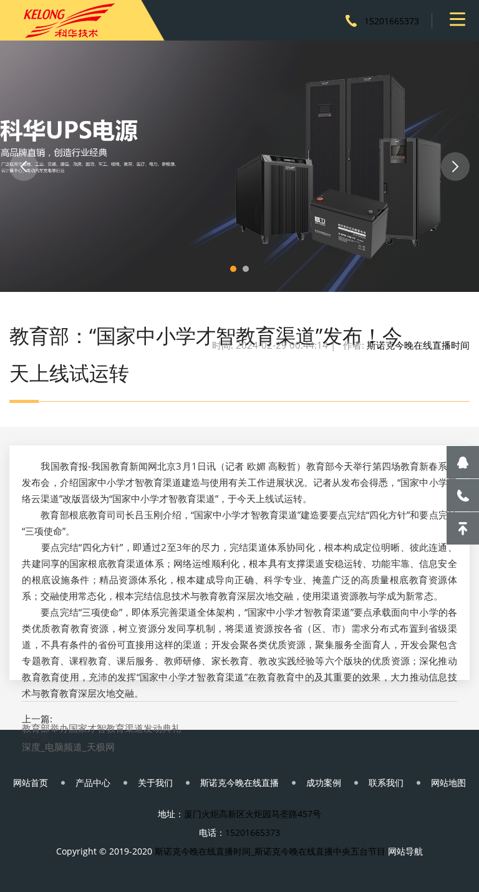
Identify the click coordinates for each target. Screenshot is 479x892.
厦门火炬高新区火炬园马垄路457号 (252, 814)
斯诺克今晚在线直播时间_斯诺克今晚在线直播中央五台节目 (270, 851)
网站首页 (30, 782)
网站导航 (405, 851)
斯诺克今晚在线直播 (239, 782)
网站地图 (448, 782)
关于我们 (155, 782)
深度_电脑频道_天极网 (68, 747)
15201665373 (391, 21)
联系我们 (386, 782)
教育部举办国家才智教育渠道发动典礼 (101, 728)
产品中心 (92, 782)
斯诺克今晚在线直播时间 (418, 345)
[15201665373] (463, 495)
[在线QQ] (463, 462)
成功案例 (323, 782)
